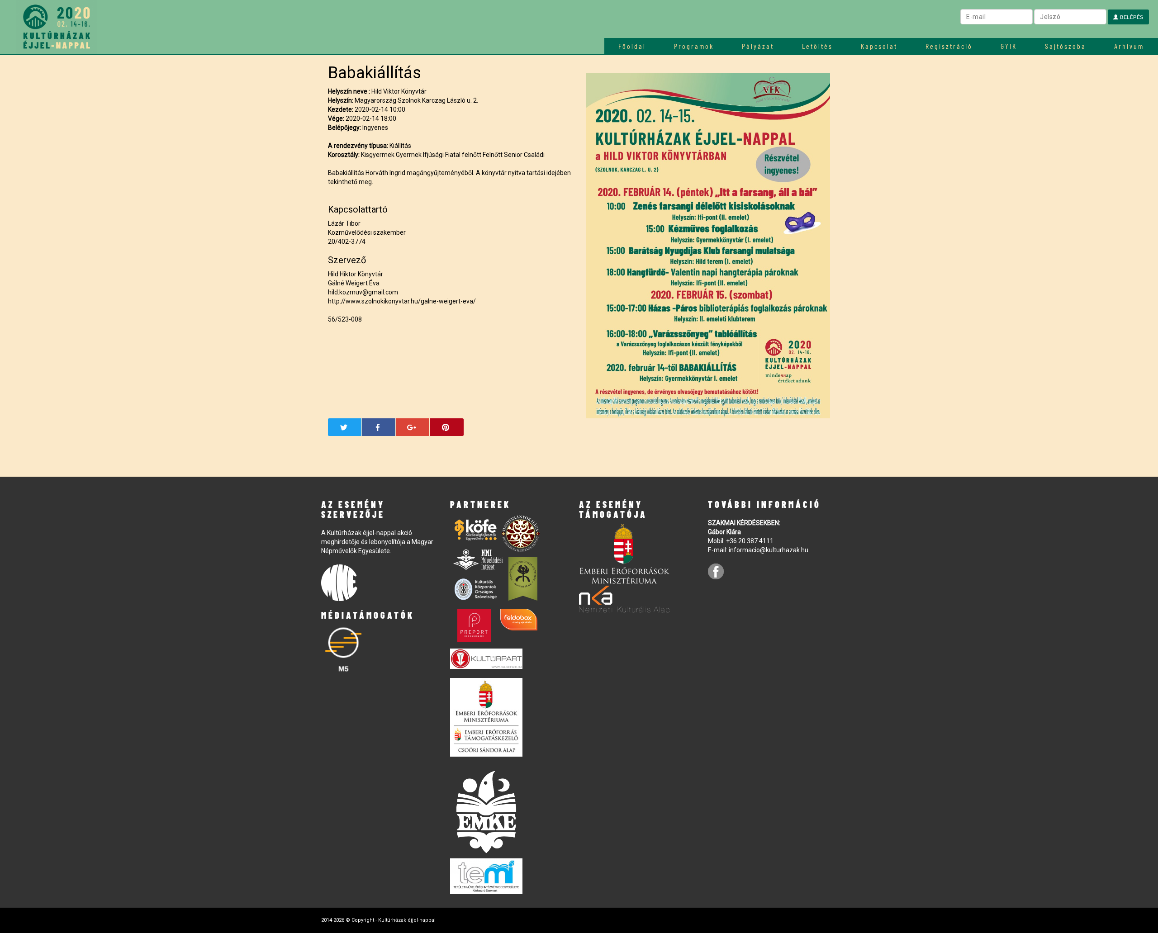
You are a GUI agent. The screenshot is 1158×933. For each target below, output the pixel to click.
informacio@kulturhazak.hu (768, 550)
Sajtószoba (1065, 46)
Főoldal (632, 46)
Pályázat (758, 46)
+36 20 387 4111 (750, 541)
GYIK (1009, 46)
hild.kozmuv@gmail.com (363, 292)
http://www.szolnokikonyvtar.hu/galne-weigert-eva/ (402, 301)
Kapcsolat (879, 46)
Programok (694, 46)
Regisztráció (949, 46)
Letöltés (817, 46)
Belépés (1131, 17)
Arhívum (1129, 46)
